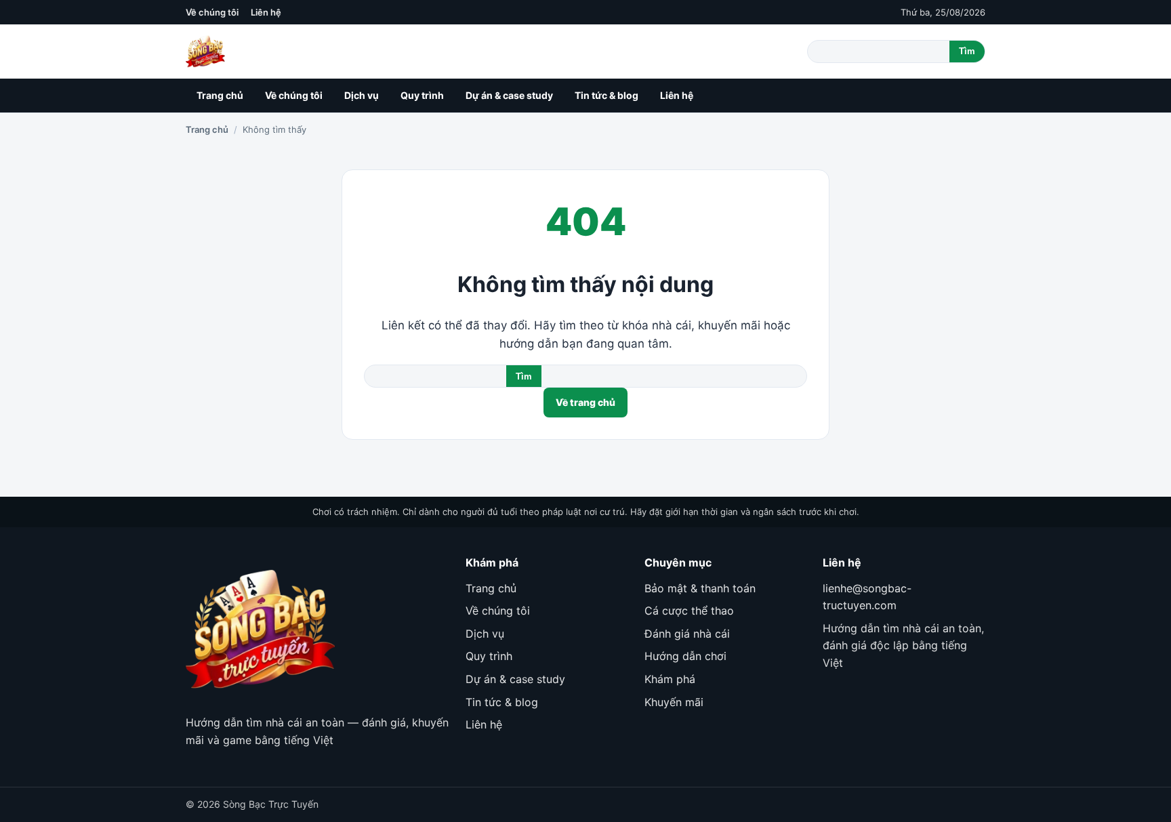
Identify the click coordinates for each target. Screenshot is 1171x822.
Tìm (967, 51)
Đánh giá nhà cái (687, 633)
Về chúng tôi (212, 12)
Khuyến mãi (673, 702)
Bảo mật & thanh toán (700, 588)
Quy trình (422, 95)
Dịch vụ (361, 95)
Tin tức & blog (606, 95)
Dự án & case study (509, 95)
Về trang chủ (585, 402)
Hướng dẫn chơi (685, 656)
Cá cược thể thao (689, 610)
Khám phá (669, 679)
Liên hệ (266, 12)
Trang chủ (220, 95)
